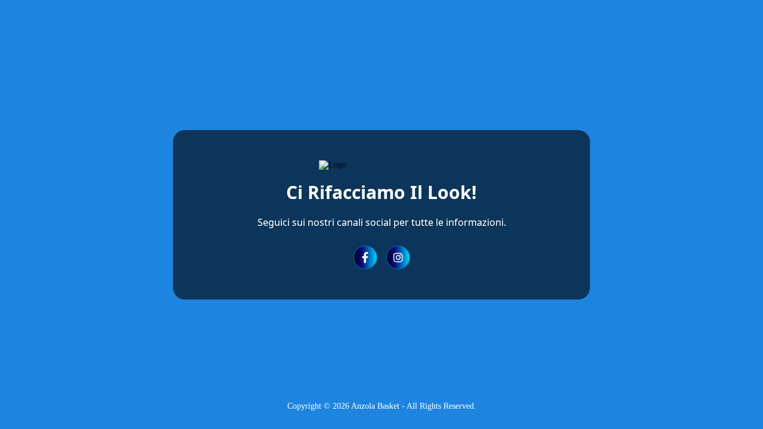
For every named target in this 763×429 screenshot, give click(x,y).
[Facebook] (365, 257)
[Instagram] (398, 257)
